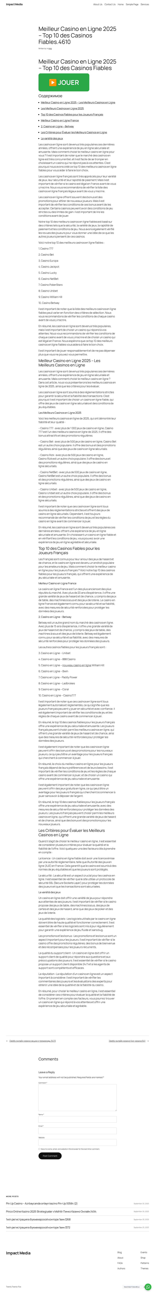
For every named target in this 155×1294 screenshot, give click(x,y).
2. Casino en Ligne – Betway (57, 126)
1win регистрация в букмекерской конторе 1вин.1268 (38, 1219)
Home (121, 4)
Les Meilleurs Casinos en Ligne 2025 (62, 108)
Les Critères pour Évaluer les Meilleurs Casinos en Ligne (74, 132)
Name (41, 1114)
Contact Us (110, 4)
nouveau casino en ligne (76, 665)
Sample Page (132, 4)
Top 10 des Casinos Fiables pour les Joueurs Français (72, 114)
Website (42, 1137)
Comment (43, 1083)
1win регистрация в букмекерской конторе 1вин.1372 (38, 1227)
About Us (97, 4)
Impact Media (14, 4)
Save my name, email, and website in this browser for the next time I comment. (70, 1149)
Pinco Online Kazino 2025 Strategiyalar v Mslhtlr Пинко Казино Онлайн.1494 (51, 1211)
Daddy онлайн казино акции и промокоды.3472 (33, 1040)
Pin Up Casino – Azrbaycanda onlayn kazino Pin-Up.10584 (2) (42, 1203)
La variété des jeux (52, 138)
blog (50, 48)
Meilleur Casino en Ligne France (60, 120)
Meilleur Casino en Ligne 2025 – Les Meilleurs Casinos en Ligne (78, 102)
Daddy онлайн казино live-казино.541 (127, 1040)
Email (41, 1126)
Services (145, 4)
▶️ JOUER (64, 82)
